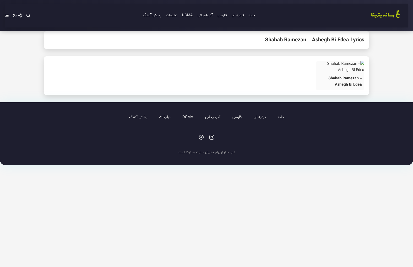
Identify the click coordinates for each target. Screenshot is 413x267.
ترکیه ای (238, 15)
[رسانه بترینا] (385, 16)
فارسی (222, 15)
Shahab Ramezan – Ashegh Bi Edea (345, 82)
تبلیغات (171, 15)
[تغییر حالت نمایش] (17, 15)
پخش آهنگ (152, 15)
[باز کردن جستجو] (28, 15)
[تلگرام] (201, 137)
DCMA (187, 15)
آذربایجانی (205, 15)
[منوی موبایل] (7, 15)
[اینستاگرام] (212, 137)
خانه (252, 15)
